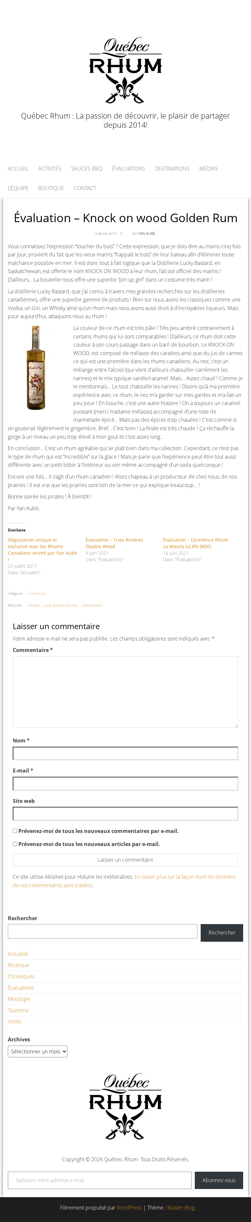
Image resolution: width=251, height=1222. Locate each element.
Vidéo (14, 1021)
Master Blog (181, 1207)
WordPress (129, 1207)
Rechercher (22, 918)
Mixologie (19, 998)
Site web (24, 801)
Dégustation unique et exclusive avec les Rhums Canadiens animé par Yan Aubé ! (42, 549)
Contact (85, 188)
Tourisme (18, 1010)
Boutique (51, 188)
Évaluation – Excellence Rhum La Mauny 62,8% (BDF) (195, 543)
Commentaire (33, 650)
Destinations (172, 168)
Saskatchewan (92, 605)
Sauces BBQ (86, 168)
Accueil (18, 168)
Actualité (18, 953)
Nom (21, 740)
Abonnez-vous (219, 1180)
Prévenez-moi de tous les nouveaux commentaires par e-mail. (98, 831)
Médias (208, 168)
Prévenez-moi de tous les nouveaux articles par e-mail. (89, 844)
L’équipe (18, 188)
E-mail (23, 770)
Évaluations (128, 168)
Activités (49, 168)
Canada (33, 605)
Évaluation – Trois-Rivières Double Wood (114, 543)
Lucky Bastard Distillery (60, 605)
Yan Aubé (146, 233)
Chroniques (21, 976)
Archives (19, 1039)
